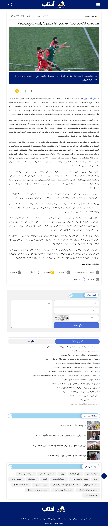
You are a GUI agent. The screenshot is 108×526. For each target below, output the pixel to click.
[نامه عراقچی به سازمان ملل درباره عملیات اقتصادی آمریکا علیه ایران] (93, 435)
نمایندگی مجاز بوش (47, 474)
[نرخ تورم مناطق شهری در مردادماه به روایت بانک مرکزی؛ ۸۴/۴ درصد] (93, 445)
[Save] (37, 272)
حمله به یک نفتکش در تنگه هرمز (87, 400)
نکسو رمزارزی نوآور (90, 484)
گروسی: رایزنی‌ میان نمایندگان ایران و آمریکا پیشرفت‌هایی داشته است (74, 371)
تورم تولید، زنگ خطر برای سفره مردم (72, 425)
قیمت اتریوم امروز (91, 495)
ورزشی (93, 16)
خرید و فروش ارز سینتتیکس (87, 490)
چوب (95, 479)
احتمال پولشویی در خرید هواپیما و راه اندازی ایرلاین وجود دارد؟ (76, 367)
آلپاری (45, 479)
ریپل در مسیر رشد (40, 484)
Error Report (61, 272)
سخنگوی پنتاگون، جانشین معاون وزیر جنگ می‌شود (80, 355)
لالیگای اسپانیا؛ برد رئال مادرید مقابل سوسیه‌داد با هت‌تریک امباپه (75, 383)
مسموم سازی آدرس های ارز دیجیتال (65, 484)
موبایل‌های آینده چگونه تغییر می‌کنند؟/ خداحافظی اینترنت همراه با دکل (73, 347)
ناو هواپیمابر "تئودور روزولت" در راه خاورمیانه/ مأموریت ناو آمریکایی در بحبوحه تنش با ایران (66, 375)
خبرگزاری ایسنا (86, 264)
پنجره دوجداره (75, 474)
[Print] (31, 272)
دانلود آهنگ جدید (59, 479)
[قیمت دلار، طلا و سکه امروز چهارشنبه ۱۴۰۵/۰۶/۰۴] (93, 455)
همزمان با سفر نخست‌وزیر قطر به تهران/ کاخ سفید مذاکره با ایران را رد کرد (72, 359)
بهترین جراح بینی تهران (80, 479)
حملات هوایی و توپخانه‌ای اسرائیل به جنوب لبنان (81, 379)
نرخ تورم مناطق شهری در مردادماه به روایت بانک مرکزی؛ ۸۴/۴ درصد (59, 445)
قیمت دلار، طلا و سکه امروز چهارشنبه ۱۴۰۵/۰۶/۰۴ (67, 455)
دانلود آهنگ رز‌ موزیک (25, 474)
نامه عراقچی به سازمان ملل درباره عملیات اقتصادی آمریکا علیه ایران (60, 435)
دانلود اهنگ (32, 479)
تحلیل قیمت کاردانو (21, 484)
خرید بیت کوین (92, 474)
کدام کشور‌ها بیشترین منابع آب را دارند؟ (84, 396)
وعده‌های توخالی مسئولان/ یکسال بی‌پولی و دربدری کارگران (77, 363)
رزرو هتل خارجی (16, 479)
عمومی (86, 16)
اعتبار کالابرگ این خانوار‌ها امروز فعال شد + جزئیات (81, 392)
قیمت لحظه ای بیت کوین (63, 490)
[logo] (54, 4)
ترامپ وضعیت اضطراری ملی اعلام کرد (85, 404)
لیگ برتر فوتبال (78, 279)
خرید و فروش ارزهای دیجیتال (38, 490)
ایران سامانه (48, 523)
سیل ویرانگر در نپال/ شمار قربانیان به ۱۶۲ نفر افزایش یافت (78, 387)
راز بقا (62, 474)
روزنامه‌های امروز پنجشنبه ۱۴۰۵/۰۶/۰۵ (85, 351)
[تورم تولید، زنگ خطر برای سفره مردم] (93, 425)
